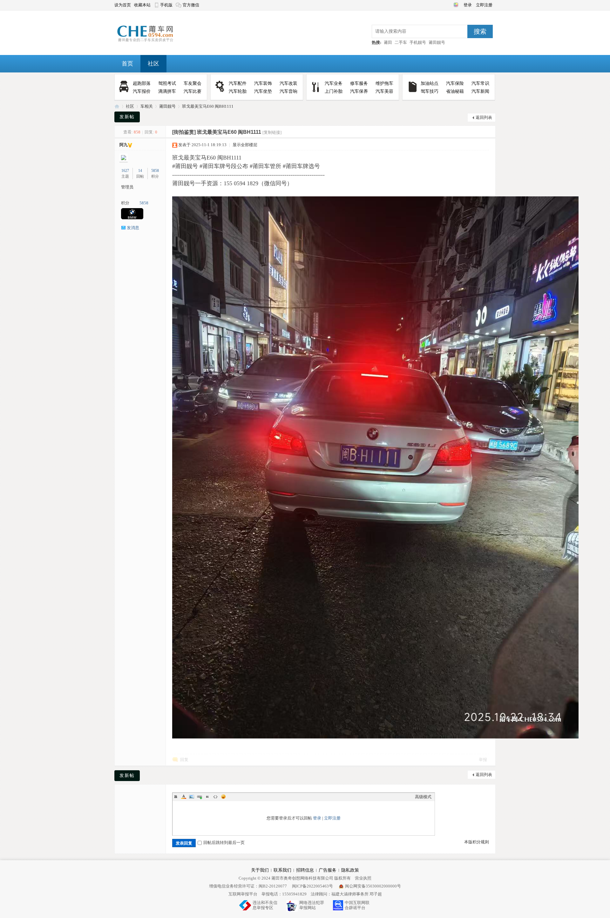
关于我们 (260, 870)
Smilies (223, 796)
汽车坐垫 (263, 91)
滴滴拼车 (167, 91)
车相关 (146, 106)
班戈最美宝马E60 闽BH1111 (208, 106)
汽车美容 (384, 91)
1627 (125, 170)
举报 (483, 759)
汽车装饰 (263, 83)
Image (191, 796)
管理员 (127, 187)
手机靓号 (418, 42)
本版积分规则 (476, 842)
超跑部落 (142, 83)
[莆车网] (155, 41)
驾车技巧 (429, 91)
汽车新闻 (480, 91)
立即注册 (484, 5)
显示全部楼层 (245, 144)
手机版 (166, 5)
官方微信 (191, 5)
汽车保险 (455, 83)
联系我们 (282, 870)
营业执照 (363, 878)
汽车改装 (288, 83)
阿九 (123, 144)
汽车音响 (288, 91)
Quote (207, 796)
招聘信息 (305, 870)
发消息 (133, 227)
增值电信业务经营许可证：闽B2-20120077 (248, 886)
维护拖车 (384, 83)
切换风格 (455, 4)
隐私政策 (350, 870)
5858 (155, 170)
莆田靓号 (437, 42)
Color (183, 796)
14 (140, 170)
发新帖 (127, 116)
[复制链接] (271, 132)
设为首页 (122, 5)
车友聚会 (192, 83)
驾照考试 (167, 83)
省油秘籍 (455, 91)
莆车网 (116, 106)
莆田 (388, 42)
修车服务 (359, 83)
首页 (127, 63)
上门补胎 (333, 91)
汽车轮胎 (238, 91)
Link (199, 796)
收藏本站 (142, 5)
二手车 (401, 42)
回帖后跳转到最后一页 (224, 842)
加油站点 (429, 83)
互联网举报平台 (242, 894)
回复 (184, 759)
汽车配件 (238, 83)
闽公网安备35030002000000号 (373, 886)
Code (215, 796)
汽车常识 (480, 83)
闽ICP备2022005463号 (312, 886)
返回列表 (484, 117)
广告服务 (327, 870)
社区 (153, 63)
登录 (468, 5)
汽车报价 (142, 91)
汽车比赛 (192, 91)
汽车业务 (333, 83)
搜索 (480, 31)
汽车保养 (359, 91)
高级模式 (423, 796)
